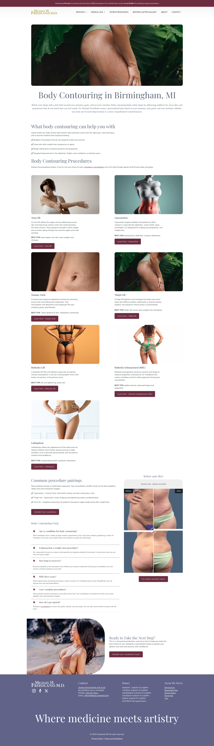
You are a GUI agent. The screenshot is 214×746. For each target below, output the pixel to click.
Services (80, 12)
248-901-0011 (92, 693)
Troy (166, 698)
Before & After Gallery (144, 12)
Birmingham (170, 688)
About (164, 12)
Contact (176, 12)
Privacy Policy (97, 738)
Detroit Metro (170, 693)
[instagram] (34, 691)
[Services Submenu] (87, 12)
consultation (45, 607)
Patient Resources (119, 12)
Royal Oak (169, 696)
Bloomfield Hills (171, 690)
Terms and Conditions (113, 738)
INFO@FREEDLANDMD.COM (96, 696)
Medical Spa (97, 12)
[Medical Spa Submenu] (105, 12)
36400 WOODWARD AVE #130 (91, 688)
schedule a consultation (94, 167)
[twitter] (46, 691)
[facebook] (40, 691)
